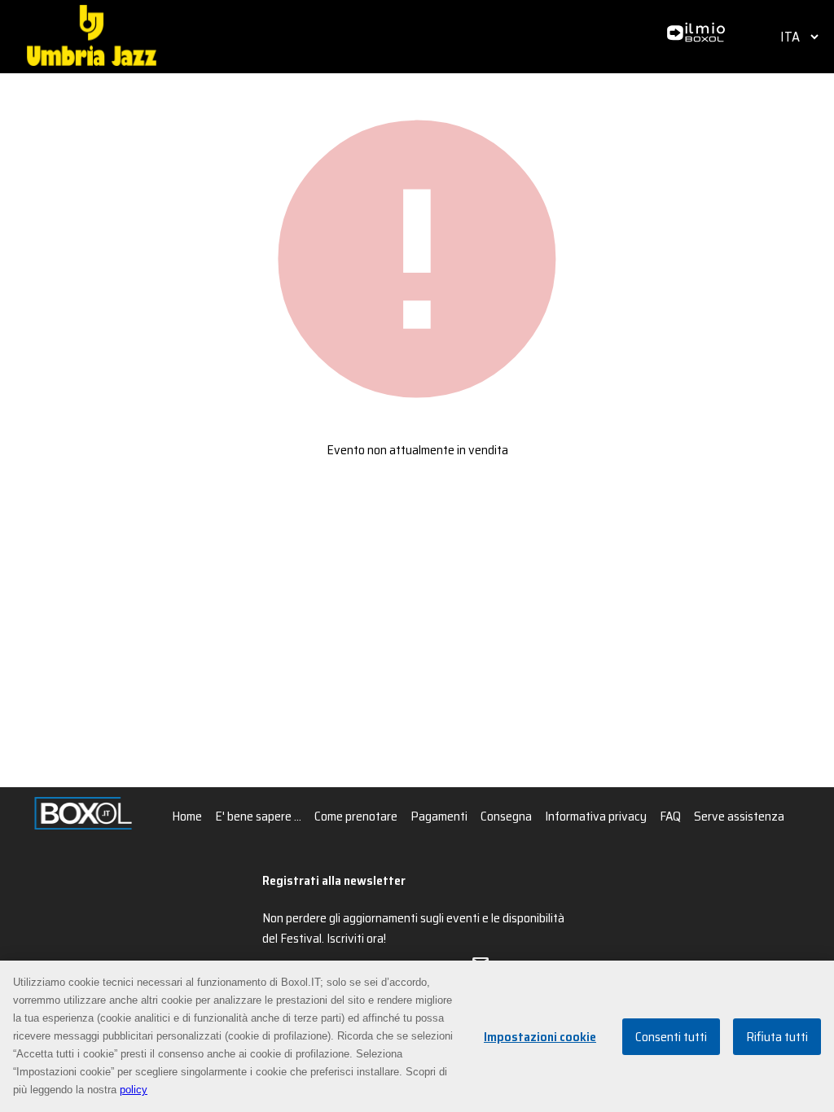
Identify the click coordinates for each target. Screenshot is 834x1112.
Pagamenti (438, 816)
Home (187, 816)
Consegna (506, 816)
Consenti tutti (671, 1037)
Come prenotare (355, 816)
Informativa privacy (596, 816)
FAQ (670, 816)
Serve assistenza (739, 816)
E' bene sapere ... (258, 816)
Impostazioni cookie (540, 1037)
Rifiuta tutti (777, 1037)
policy (133, 1090)
